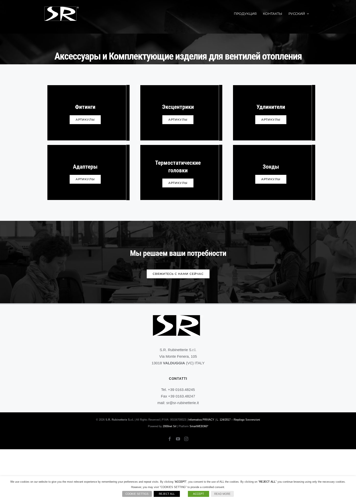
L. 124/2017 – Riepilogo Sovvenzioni (238, 419)
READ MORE (222, 493)
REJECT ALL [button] (167, 493)
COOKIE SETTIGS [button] (137, 493)
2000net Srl (169, 426)
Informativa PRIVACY (201, 419)
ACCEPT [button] (198, 493)
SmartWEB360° (199, 426)
